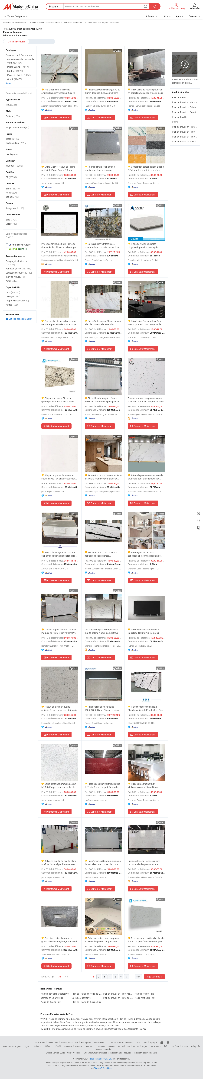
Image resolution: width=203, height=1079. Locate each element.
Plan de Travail (179, 97)
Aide (166, 16)
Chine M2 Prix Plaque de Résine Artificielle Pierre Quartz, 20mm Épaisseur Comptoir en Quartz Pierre (59, 168)
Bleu (11, 219)
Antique (13, 116)
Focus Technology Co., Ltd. (100, 1058)
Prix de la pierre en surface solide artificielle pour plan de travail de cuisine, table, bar (145, 477)
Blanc (13, 188)
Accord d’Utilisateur (69, 1042)
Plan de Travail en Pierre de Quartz (118, 997)
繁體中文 (48, 1046)
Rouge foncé (15, 208)
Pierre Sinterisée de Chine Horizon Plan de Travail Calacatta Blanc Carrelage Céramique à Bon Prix (103, 322)
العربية (144, 1046)
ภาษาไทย (175, 1046)
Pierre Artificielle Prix (144, 997)
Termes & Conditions (103, 1068)
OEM (13, 292)
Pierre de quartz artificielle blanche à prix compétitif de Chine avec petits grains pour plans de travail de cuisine (146, 940)
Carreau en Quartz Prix (51, 997)
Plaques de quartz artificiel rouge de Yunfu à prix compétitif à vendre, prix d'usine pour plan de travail (102, 785)
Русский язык (124, 1046)
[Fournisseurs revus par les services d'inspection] (20, 244)
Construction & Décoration (19, 55)
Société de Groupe (19, 272)
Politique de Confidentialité (92, 1042)
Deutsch (88, 1046)
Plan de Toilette (179, 116)
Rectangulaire (16, 142)
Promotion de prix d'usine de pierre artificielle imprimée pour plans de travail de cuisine (103, 477)
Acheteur (150, 16)
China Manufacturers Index (95, 1052)
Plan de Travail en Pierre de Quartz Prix (87, 993)
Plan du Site (142, 1042)
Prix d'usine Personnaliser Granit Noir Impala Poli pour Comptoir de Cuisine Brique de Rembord (145, 322)
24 (53, 976)
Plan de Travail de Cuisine (184, 107)
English (27, 1046)
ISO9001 (14, 165)
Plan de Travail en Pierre (183, 131)
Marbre (15, 70)
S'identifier (195, 8)
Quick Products (73, 1052)
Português (100, 1046)
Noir (12, 192)
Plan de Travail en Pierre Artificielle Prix (118, 993)
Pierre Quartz (18, 66)
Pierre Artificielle (19, 75)
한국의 (136, 1046)
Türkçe (185, 1046)
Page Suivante (153, 976)
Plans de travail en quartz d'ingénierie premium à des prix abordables (143, 245)
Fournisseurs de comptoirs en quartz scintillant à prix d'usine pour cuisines (146, 400)
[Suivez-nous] (168, 1042)
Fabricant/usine (18, 268)
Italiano (111, 1046)
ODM (13, 296)
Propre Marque (17, 300)
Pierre (175, 121)
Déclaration (53, 1042)
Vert (11, 223)
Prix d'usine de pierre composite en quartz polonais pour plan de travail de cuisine (102, 631)
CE (11, 177)
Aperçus (153, 1042)
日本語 (58, 1046)
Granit (14, 79)
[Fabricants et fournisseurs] (20, 6)
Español (78, 1046)
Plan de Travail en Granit (184, 112)
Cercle (12, 154)
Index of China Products (120, 1052)
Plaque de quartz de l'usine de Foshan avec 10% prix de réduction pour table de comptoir (58, 477)
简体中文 (37, 1046)
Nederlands (155, 1046)
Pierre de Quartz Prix (50, 1001)
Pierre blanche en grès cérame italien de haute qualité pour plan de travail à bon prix (102, 400)
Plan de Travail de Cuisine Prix (86, 1001)
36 (59, 976)
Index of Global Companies (145, 1052)
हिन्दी (165, 1046)
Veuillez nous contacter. (20, 318)
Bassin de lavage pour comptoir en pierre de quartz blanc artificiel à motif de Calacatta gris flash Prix (58, 554)
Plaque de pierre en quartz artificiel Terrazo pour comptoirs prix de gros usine (59, 708)
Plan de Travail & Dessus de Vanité (20, 61)
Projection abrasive (17, 127)
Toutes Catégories (16, 16)
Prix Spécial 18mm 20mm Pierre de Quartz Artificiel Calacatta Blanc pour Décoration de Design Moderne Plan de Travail (59, 245)
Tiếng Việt (195, 1046)
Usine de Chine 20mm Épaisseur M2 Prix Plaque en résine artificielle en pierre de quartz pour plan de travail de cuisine (59, 785)
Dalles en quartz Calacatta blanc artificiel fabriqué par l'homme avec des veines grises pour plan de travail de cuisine (59, 862)
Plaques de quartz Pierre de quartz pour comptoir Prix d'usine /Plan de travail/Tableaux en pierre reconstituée (58, 400)
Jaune (12, 196)
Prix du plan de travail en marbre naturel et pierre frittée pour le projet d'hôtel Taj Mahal (58, 322)
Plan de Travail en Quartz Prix (54, 993)
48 (66, 976)
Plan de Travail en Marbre (184, 102)
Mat (11, 104)
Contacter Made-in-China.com (120, 1042)
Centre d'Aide (39, 1042)
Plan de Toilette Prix (144, 993)
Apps (178, 16)
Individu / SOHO (16, 276)
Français (68, 1046)
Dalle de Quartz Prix (81, 997)
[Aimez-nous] (162, 1042)
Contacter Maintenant (58, 117)
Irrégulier (13, 138)
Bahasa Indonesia (103, 1049)
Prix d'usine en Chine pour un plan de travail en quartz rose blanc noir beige (103, 862)
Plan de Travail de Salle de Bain (187, 141)
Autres (12, 304)
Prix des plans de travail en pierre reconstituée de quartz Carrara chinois (144, 862)
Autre (8, 83)
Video (75, 51)
